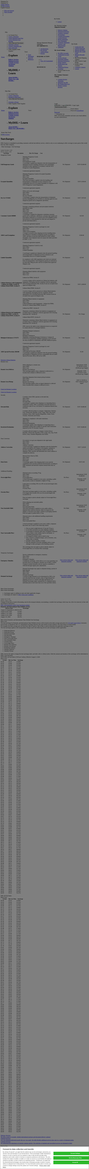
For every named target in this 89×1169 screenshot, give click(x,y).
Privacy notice (43, 1165)
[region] (44, 1157)
